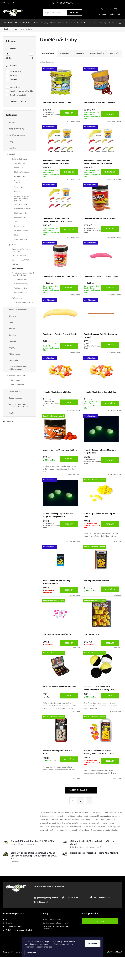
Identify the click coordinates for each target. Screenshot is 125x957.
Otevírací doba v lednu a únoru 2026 (56, 923)
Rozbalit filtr (18, 101)
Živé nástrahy (17, 298)
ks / (100, 921)
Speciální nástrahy (21, 292)
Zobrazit (69, 113)
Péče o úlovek (14, 354)
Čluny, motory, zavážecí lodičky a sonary (18, 367)
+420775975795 (72, 898)
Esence (16, 222)
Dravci (11, 322)
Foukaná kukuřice (20, 279)
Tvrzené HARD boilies (22, 209)
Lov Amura (15, 380)
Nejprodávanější (97, 53)
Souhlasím (92, 943)
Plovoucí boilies (20, 176)
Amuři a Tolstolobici (17, 375)
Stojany (12, 347)
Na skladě (15, 72)
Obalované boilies (20, 213)
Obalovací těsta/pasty (22, 172)
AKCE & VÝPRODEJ (16, 129)
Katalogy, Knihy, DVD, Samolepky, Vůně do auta (19, 405)
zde (50, 947)
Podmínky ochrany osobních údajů (19, 930)
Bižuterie (12, 316)
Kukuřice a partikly (19, 256)
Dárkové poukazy (16, 398)
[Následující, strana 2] (81, 800)
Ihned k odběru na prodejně (21, 91)
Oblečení (12, 341)
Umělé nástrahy (18, 269)
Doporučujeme (48, 53)
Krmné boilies (19, 168)
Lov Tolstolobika (17, 384)
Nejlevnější (64, 53)
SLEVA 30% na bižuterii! (52, 919)
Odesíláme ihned (18, 95)
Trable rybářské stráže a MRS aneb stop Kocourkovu (58, 927)
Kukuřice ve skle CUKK (20, 260)
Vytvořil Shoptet (116, 952)
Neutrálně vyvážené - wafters (22, 182)
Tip (12, 83)
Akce (13, 75)
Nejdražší (80, 53)
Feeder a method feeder (18, 309)
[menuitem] (8, 23)
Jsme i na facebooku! (102, 898)
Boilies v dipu (19, 187)
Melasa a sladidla (20, 239)
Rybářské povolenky (17, 135)
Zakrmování (13, 360)
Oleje (16, 235)
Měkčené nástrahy (21, 284)
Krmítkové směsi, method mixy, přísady (21, 250)
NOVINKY (13, 122)
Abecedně (114, 53)
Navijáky (12, 148)
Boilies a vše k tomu (19, 159)
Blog (4, 3)
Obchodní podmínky (13, 926)
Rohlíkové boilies (20, 217)
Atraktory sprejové (21, 230)
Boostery (17, 191)
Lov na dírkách (15, 392)
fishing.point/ (42, 902)
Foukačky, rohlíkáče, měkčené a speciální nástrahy (23, 274)
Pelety (14, 245)
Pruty (11, 141)
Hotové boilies (19, 163)
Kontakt (13, 3)
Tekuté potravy (19, 226)
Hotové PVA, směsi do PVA (22, 302)
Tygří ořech (16, 264)
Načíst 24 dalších (79, 790)
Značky (12, 413)
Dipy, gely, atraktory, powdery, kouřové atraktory (21, 198)
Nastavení (31, 952)
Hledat (74, 12)
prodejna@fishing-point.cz (47, 898)
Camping (12, 335)
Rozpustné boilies (21, 204)
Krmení (12, 154)
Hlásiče (12, 328)
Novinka (14, 79)
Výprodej (14, 87)
